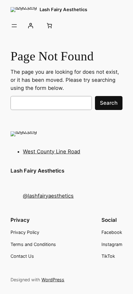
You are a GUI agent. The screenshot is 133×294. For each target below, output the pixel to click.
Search (109, 103)
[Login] (30, 25)
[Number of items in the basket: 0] (49, 25)
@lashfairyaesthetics (48, 196)
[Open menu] (14, 25)
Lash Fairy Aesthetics (63, 9)
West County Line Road (51, 151)
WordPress (52, 279)
